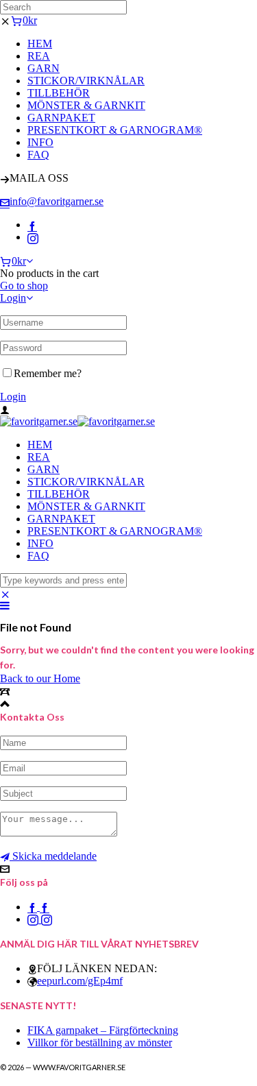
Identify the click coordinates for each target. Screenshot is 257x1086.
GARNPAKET (61, 117)
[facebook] (32, 224)
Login (13, 298)
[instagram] (32, 237)
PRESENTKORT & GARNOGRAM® (114, 130)
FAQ (38, 154)
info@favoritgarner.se (56, 201)
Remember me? (48, 373)
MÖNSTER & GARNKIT (86, 105)
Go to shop (24, 285)
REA (38, 56)
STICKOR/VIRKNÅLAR (86, 80)
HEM (39, 43)
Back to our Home (40, 678)
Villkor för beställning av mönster (99, 1042)
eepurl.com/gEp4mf (80, 981)
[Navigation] (5, 606)
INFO (40, 142)
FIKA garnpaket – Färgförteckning (102, 1030)
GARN (43, 68)
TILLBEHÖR (58, 93)
